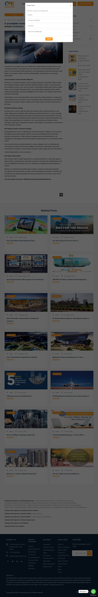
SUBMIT (49, 39)
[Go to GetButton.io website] (93, 595)
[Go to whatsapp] (93, 591)
